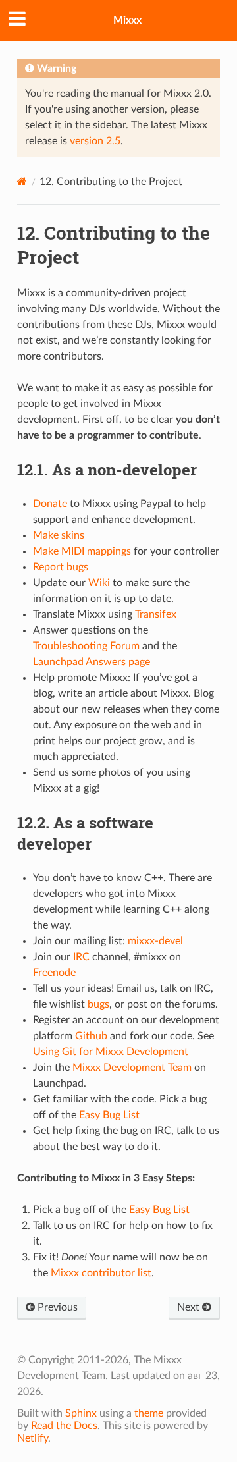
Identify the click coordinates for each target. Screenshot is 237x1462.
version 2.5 (95, 141)
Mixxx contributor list (101, 1273)
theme (148, 1413)
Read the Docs (64, 1426)
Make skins (58, 535)
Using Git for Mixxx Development (110, 1051)
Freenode (54, 972)
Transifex (155, 614)
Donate (50, 504)
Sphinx (81, 1413)
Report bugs (60, 567)
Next (189, 1307)
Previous (56, 1307)
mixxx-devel (155, 941)
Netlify (32, 1438)
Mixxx (127, 20)
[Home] (22, 181)
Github (91, 1036)
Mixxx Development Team (132, 1067)
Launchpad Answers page (91, 662)
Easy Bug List (109, 1115)
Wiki (99, 583)
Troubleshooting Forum (86, 646)
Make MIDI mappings (82, 551)
